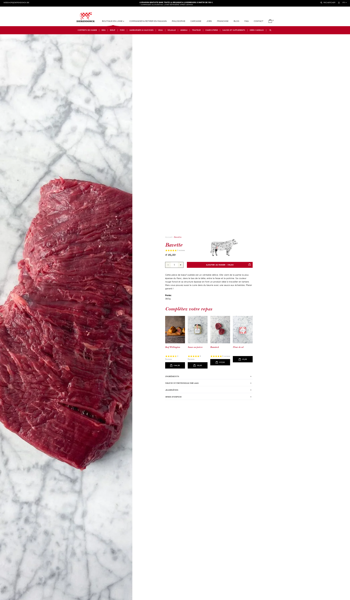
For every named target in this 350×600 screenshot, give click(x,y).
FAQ (246, 21)
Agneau (183, 30)
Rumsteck (214, 347)
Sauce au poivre (195, 347)
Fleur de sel (238, 347)
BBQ (103, 30)
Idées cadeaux (257, 30)
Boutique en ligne (112, 21)
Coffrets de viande (87, 30)
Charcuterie (211, 30)
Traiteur (196, 30)
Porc (122, 30)
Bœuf (112, 30)
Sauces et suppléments (233, 30)
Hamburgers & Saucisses (141, 30)
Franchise (222, 21)
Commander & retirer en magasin (148, 21)
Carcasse (195, 21)
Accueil (168, 237)
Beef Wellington (172, 347)
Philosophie (178, 21)
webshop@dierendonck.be (16, 2)
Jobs (209, 21)
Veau (160, 30)
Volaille (171, 30)
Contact (258, 21)
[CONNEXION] (339, 2)
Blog (236, 21)
